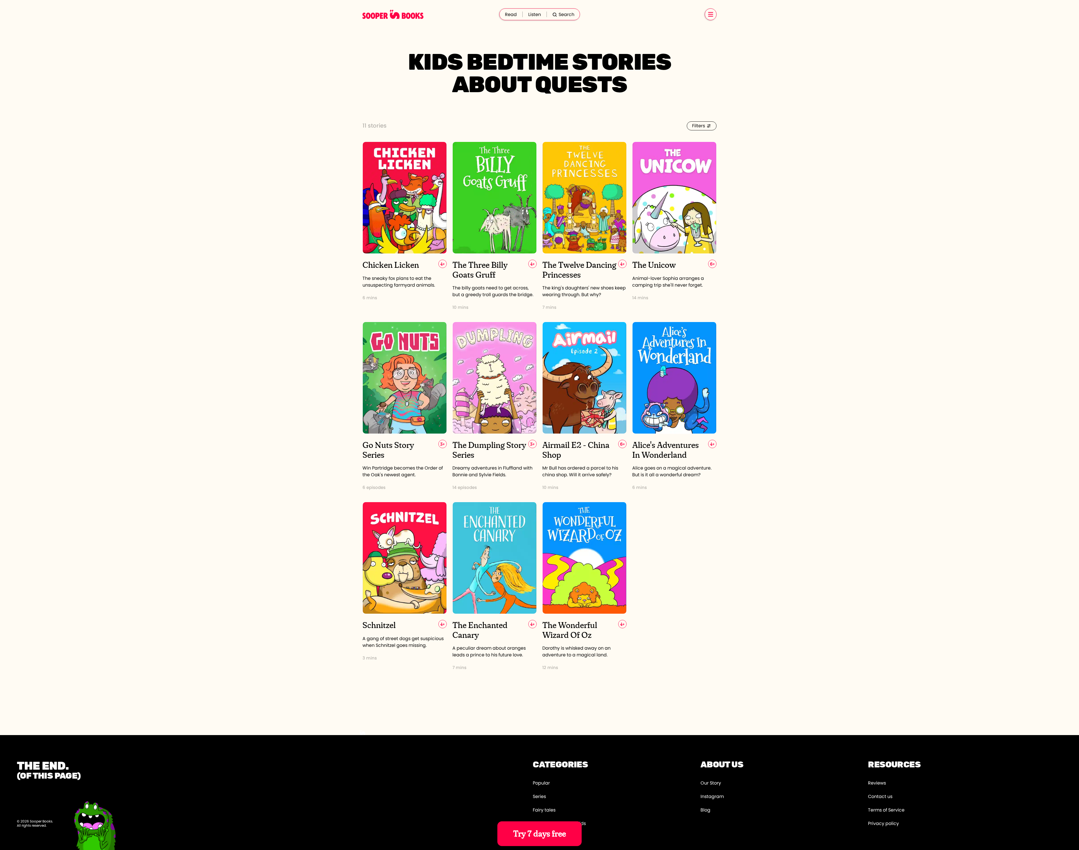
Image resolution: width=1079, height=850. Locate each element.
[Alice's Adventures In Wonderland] (674, 406)
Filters (698, 126)
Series (539, 796)
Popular (541, 783)
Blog (705, 810)
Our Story (711, 783)
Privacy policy (883, 823)
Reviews (877, 783)
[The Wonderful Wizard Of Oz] (584, 586)
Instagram (712, 796)
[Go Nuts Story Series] (404, 406)
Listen (534, 14)
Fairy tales (544, 810)
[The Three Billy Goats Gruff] (494, 226)
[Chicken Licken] (404, 226)
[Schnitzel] (404, 586)
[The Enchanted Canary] (494, 586)
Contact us (880, 796)
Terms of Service (886, 810)
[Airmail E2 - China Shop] (584, 406)
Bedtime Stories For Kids (559, 823)
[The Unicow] (674, 226)
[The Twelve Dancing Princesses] (584, 226)
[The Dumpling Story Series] (494, 406)
